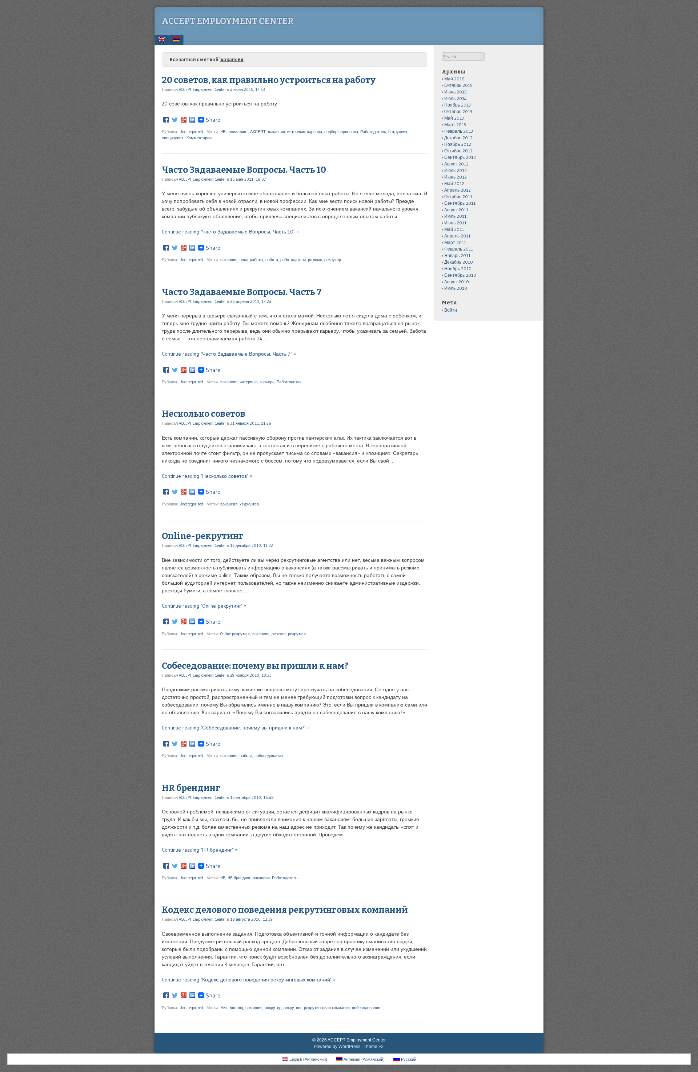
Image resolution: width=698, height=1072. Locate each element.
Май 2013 (454, 118)
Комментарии (199, 137)
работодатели (293, 259)
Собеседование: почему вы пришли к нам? (255, 666)
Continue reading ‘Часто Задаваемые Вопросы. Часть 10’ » (230, 231)
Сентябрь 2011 (460, 203)
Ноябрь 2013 (457, 105)
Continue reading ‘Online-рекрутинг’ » (204, 606)
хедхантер (249, 504)
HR (222, 877)
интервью (296, 131)
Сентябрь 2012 (460, 157)
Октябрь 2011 (458, 196)
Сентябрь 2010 (460, 275)
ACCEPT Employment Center (228, 21)
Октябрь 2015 (458, 85)
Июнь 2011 (455, 222)
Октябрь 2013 (458, 111)
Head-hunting (231, 1007)
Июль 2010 (455, 288)
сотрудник (397, 131)
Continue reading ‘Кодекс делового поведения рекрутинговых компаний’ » (249, 979)
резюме (315, 259)
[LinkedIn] (192, 120)
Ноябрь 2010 (458, 268)
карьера (314, 131)
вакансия (276, 131)
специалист (172, 137)
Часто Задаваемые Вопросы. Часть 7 (242, 292)
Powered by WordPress (337, 1046)
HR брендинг (191, 788)
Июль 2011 (455, 216)
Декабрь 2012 (458, 137)
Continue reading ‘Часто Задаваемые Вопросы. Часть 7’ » (229, 354)
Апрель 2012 (457, 190)
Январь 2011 (457, 255)
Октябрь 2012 (458, 150)
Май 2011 (454, 229)
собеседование (268, 755)
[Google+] (183, 120)
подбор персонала (341, 131)
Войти (450, 310)
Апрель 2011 (457, 236)
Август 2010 (456, 281)
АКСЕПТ (258, 131)
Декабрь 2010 (458, 262)
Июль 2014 (455, 98)
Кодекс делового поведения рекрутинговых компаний (285, 910)
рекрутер (332, 259)
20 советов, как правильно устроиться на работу (269, 80)
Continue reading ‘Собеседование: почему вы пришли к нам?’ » (236, 727)
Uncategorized (191, 131)
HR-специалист (234, 131)
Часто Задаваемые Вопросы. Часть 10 (244, 170)
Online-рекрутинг (203, 536)
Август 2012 (456, 164)
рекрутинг (297, 633)
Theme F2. (374, 1046)
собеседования (366, 1007)
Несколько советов (203, 414)
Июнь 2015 (455, 92)
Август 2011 (456, 209)
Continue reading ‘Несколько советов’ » (207, 476)
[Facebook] (166, 120)
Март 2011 (455, 242)
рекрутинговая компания (327, 1007)
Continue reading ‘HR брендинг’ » (199, 850)
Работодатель (373, 131)
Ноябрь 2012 (457, 144)
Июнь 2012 (455, 177)
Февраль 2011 (458, 249)
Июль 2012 (455, 170)
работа (271, 259)
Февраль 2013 (458, 131)
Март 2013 (455, 124)
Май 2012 (454, 183)
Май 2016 (454, 78)
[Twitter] (175, 120)
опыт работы (251, 259)
